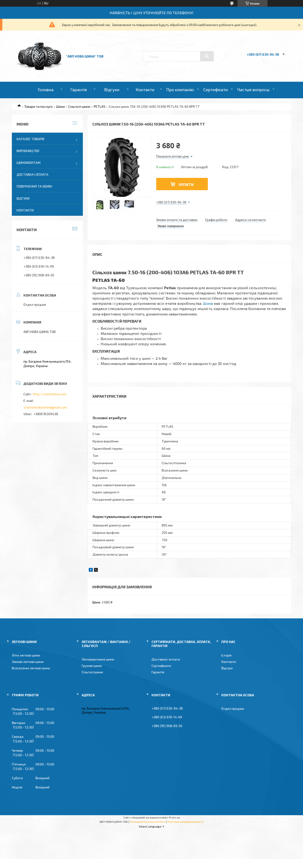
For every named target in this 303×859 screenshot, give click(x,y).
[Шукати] (207, 56)
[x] (96, 570)
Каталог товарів (30, 139)
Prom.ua (174, 817)
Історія (226, 655)
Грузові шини (92, 666)
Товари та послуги (38, 106)
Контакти (145, 89)
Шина (208, 303)
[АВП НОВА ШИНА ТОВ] (39, 69)
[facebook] (91, 570)
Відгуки (111, 89)
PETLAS (99, 106)
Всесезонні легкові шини (31, 668)
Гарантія (78, 89)
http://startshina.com (49, 394)
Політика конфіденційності (185, 821)
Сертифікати (215, 89)
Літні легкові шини (26, 655)
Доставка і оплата (32, 174)
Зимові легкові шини (28, 662)
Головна (45, 89)
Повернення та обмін (34, 186)
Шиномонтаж (29, 163)
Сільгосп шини (79, 106)
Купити (186, 184)
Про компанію (180, 89)
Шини (60, 106)
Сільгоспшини (92, 672)
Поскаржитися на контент (147, 821)
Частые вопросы (253, 89)
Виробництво (28, 151)
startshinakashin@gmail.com (45, 407)
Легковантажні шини (98, 659)
